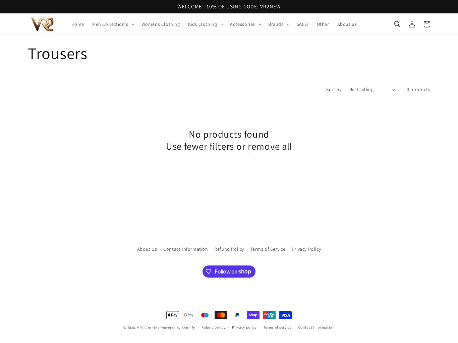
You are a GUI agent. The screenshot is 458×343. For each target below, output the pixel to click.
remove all (270, 146)
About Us (147, 249)
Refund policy (213, 327)
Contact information (316, 327)
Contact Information (185, 249)
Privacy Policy (306, 249)
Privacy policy (244, 327)
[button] (112, 24)
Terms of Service (268, 249)
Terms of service (278, 327)
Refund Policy (229, 249)
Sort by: (334, 89)
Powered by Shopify (178, 327)
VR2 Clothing (148, 327)
